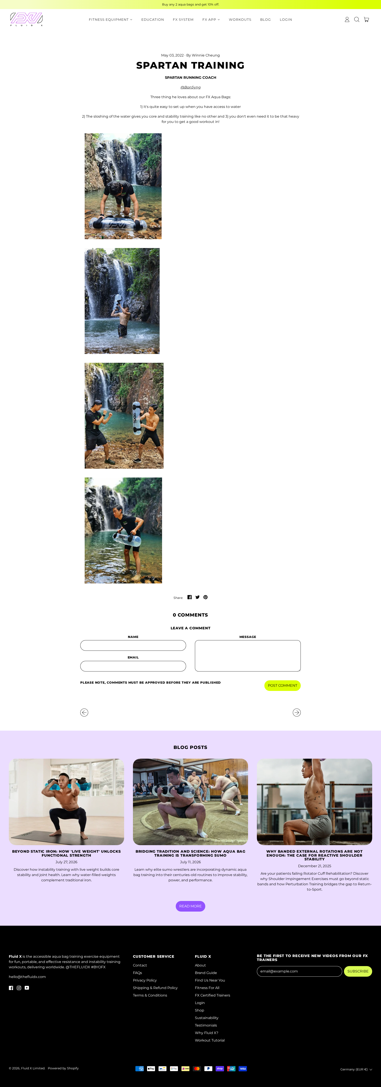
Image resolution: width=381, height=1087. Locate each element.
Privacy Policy (145, 980)
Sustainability (207, 1018)
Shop (199, 1010)
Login (200, 1003)
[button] (357, 19)
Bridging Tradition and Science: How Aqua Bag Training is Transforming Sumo (190, 853)
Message (247, 637)
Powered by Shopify (63, 1068)
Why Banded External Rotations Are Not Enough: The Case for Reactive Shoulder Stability (314, 855)
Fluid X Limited (33, 1068)
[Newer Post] (297, 713)
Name (133, 637)
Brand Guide (206, 973)
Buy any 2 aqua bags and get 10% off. (190, 4)
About (200, 965)
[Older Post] (84, 713)
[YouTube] (27, 989)
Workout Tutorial (210, 1040)
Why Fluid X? (206, 1033)
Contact (140, 965)
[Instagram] (19, 989)
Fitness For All (207, 988)
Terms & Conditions (150, 995)
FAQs (137, 973)
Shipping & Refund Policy (155, 988)
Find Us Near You (210, 980)
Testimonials (206, 1025)
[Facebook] (11, 989)
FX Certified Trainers (212, 995)
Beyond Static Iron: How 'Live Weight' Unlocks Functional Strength (66, 853)
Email (133, 657)
